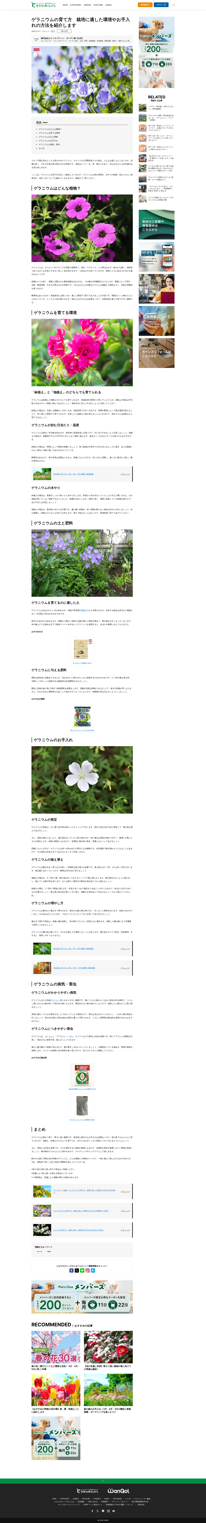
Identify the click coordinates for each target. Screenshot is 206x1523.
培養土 (84, 610)
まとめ (42, 148)
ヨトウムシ (49, 1036)
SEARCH (173, 5)
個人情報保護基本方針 (140, 1502)
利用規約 (104, 1502)
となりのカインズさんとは (64, 1502)
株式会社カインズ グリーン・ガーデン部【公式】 (62, 38)
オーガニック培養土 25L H (82, 663)
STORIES (97, 1499)
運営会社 (141, 1504)
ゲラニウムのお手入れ (48, 140)
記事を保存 (64, 31)
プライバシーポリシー (120, 1502)
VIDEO (108, 5)
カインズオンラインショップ (69, 1504)
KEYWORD (117, 1499)
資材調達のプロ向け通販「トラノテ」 (120, 1504)
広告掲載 (80, 1502)
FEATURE (98, 5)
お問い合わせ (93, 1502)
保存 (37, 49)
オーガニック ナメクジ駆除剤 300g (82, 1120)
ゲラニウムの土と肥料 (48, 137)
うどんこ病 (57, 1000)
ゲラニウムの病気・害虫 (49, 144)
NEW (65, 5)
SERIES (87, 5)
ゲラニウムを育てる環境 (49, 133)
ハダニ (70, 1036)
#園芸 (49, 1251)
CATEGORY (76, 5)
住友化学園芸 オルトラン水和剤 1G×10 (82, 1089)
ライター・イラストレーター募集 (137, 1499)
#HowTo (40, 1251)
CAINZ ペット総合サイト (92, 1504)
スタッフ (45, 31)
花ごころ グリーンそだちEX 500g (82, 730)
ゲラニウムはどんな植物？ (50, 129)
